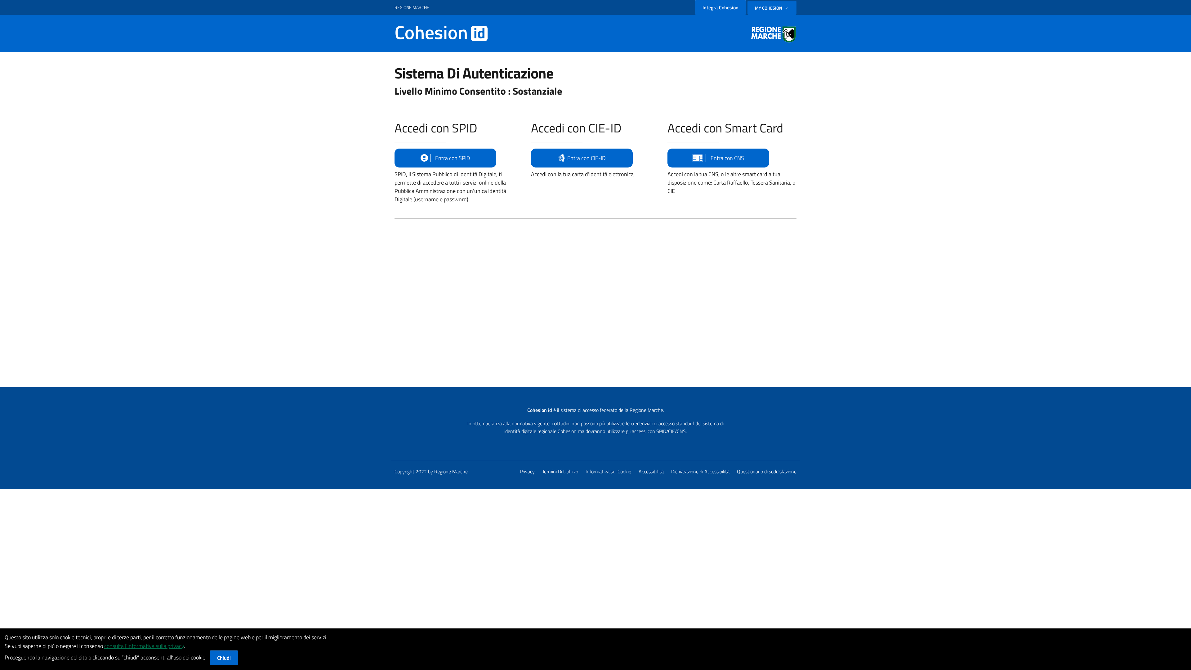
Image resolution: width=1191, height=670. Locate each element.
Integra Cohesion (720, 7)
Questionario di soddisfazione (766, 471)
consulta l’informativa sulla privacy (144, 646)
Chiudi (224, 658)
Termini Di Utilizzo (560, 471)
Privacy (527, 471)
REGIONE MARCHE (412, 7)
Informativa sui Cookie (608, 471)
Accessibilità (651, 471)
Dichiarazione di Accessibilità (700, 471)
